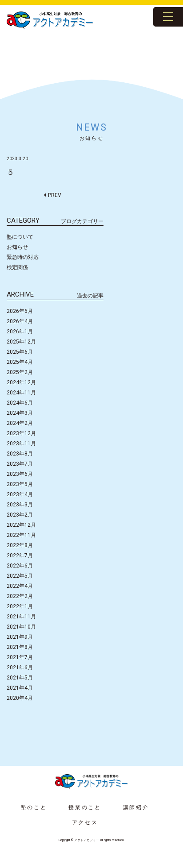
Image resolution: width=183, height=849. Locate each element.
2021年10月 (21, 627)
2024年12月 (21, 382)
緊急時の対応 (23, 257)
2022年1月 (20, 606)
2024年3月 (20, 413)
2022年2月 (20, 596)
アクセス (85, 822)
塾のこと (34, 807)
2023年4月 (20, 494)
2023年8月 (20, 454)
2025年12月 (21, 342)
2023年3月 (20, 505)
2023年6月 (20, 474)
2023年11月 (21, 443)
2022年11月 (21, 535)
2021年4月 (20, 688)
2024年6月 (20, 403)
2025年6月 (20, 352)
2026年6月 (20, 311)
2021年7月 (20, 657)
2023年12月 (21, 433)
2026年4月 (20, 321)
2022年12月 (21, 525)
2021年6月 (20, 667)
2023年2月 (20, 515)
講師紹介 (136, 807)
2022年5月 (20, 576)
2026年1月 (20, 331)
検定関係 (17, 267)
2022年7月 (20, 555)
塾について (20, 237)
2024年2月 (20, 423)
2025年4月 (20, 362)
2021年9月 (20, 637)
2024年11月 (21, 393)
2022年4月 (20, 586)
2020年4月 (20, 698)
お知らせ (17, 247)
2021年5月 (20, 678)
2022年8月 (20, 545)
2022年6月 (20, 566)
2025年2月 (20, 372)
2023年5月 (20, 484)
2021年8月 (20, 647)
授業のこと (84, 807)
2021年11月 (21, 617)
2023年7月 (20, 464)
